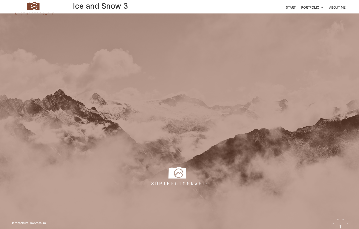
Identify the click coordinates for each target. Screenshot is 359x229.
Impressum (38, 223)
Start (291, 7)
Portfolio (310, 7)
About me (337, 7)
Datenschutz (19, 223)
